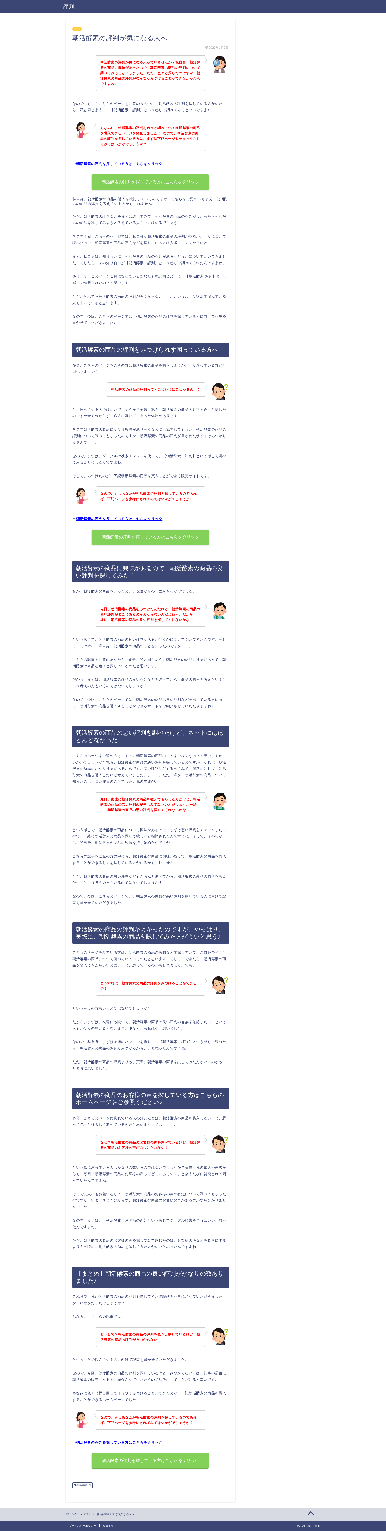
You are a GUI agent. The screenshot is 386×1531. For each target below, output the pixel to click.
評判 (69, 6)
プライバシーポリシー (82, 1525)
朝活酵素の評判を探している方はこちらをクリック (119, 164)
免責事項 (108, 1525)
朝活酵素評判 (84, 1485)
